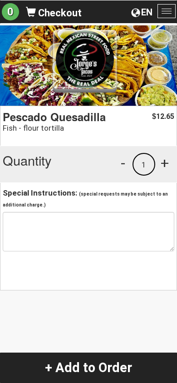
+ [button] (165, 163)
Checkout (59, 13)
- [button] (123, 163)
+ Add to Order (88, 367)
